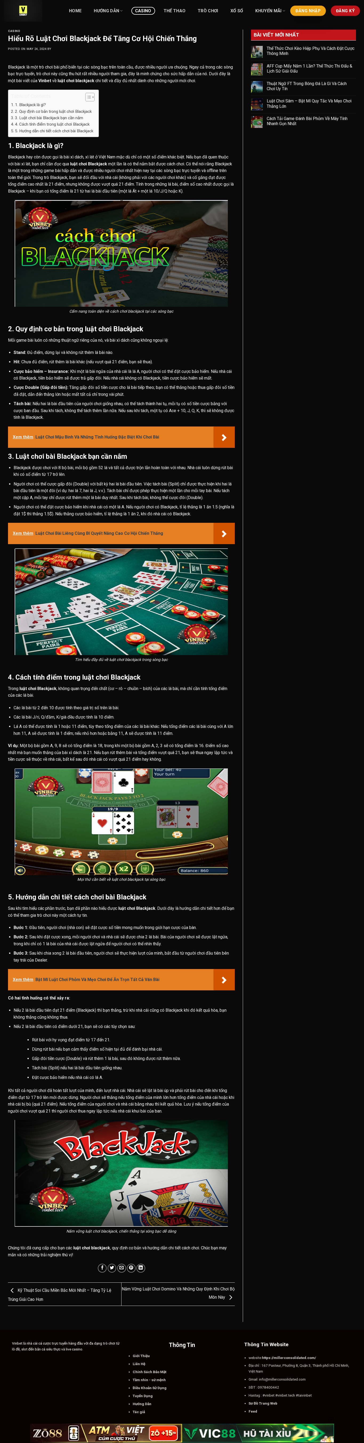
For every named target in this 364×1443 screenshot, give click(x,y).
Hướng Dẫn (106, 10)
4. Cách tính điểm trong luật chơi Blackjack (52, 124)
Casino (143, 10)
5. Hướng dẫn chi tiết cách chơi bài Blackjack (54, 131)
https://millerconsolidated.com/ (289, 1358)
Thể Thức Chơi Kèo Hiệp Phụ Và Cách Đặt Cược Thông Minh (310, 51)
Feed (253, 1411)
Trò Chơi (208, 10)
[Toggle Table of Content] (87, 97)
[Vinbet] (30, 11)
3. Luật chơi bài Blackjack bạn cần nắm (49, 117)
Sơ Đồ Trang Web (263, 1403)
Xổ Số (236, 10)
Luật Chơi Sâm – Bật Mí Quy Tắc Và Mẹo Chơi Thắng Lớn (309, 103)
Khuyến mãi (268, 10)
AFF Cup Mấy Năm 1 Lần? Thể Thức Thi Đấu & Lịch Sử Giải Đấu (309, 68)
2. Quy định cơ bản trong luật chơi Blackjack (53, 111)
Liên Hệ (139, 1364)
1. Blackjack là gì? (30, 104)
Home (75, 10)
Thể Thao (175, 10)
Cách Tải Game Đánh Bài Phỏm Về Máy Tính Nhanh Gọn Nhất (307, 121)
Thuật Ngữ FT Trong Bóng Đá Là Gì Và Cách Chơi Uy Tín (307, 86)
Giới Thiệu (141, 1356)
